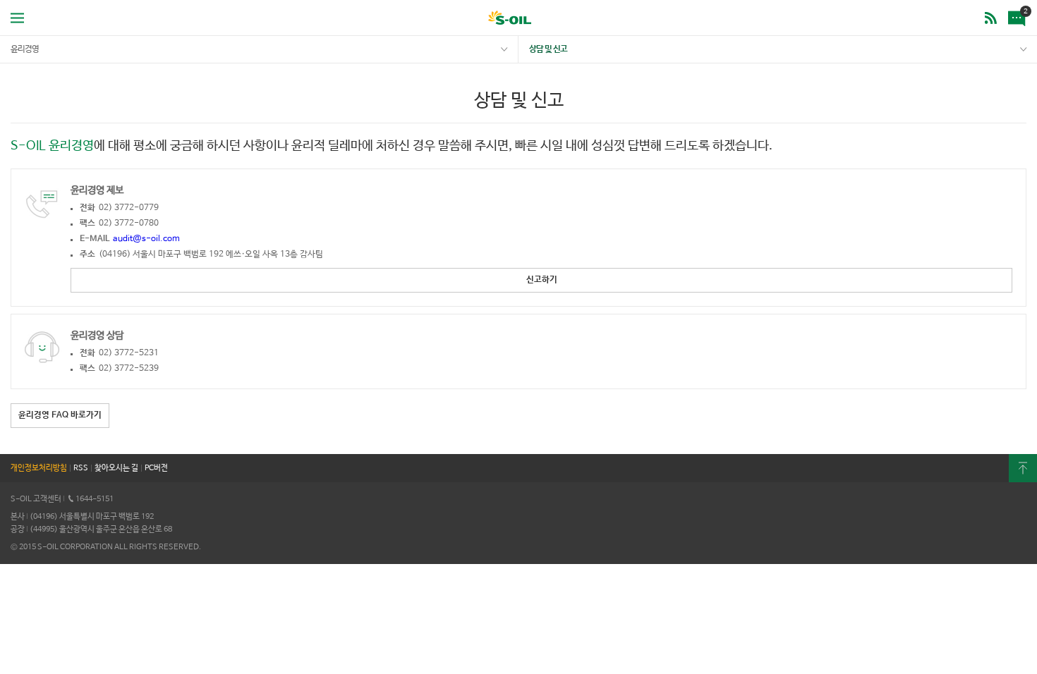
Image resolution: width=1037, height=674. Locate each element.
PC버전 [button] (156, 468)
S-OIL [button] (509, 19)
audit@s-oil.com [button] (146, 239)
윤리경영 (25, 49)
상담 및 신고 (548, 49)
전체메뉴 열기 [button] (17, 17)
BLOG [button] (991, 17)
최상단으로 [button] (1023, 468)
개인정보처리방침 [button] (39, 468)
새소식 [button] (1015, 8)
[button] (541, 280)
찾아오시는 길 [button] (116, 468)
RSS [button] (80, 468)
